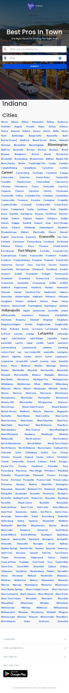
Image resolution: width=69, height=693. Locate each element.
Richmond (49, 489)
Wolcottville (47, 616)
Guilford (5, 287)
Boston (42, 149)
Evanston (31, 237)
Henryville (6, 296)
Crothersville (43, 204)
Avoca (64, 131)
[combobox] (37, 49)
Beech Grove (39, 140)
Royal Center (25, 502)
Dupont (38, 223)
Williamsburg (61, 607)
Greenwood (38, 282)
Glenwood (37, 269)
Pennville (53, 466)
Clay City (63, 186)
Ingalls (26, 310)
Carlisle (64, 167)
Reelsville (47, 484)
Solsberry (25, 530)
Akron (4, 121)
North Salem (34, 443)
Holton (44, 301)
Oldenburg (31, 452)
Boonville (18, 149)
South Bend (62, 530)
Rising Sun (6, 493)
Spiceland (34, 539)
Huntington (50, 305)
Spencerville (19, 539)
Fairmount (18, 241)
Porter (4, 479)
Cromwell (26, 204)
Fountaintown (8, 255)
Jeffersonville (8, 315)
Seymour (33, 520)
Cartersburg (22, 172)
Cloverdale (62, 191)
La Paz (64, 328)
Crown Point (61, 204)
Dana (4, 213)
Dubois (5, 223)
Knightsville (61, 324)
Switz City (6, 552)
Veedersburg (37, 571)
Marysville (62, 370)
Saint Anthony (8, 507)
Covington (49, 200)
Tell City (46, 552)
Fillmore (5, 246)
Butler (22, 163)
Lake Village (36, 338)
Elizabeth (63, 227)
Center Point (43, 177)
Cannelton (47, 167)
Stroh (51, 543)
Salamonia (21, 511)
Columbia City (32, 195)
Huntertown (19, 305)
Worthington (8, 621)
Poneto (51, 475)
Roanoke (35, 493)
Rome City (37, 498)
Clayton (19, 191)
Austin (46, 131)
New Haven (27, 420)
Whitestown (8, 607)
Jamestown (39, 310)
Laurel (50, 342)
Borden (30, 149)
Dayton (39, 213)
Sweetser (63, 548)
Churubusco (21, 186)
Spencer (5, 539)
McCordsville (21, 374)
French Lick (62, 260)
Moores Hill (7, 402)
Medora (36, 374)
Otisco (50, 457)
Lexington (62, 352)
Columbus (48, 195)
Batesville (52, 135)
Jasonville (53, 310)
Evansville (47, 236)
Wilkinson (41, 607)
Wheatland (27, 603)
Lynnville (63, 361)
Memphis (49, 374)
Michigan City (40, 379)
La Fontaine (51, 328)
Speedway (62, 534)
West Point (62, 594)
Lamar (64, 338)
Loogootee (7, 361)
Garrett (20, 264)
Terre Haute (61, 552)
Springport (48, 539)
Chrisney (5, 186)
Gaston (52, 264)
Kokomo (14, 328)
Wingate (63, 612)
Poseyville (28, 479)
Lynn (53, 361)
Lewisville (49, 352)
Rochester (48, 493)
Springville (62, 539)
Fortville (44, 250)
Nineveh (63, 434)
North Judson (33, 438)
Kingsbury (62, 319)
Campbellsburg (9, 167)
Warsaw (17, 584)
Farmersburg (34, 241)
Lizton (48, 356)
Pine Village (35, 470)
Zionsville (63, 621)
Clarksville (48, 186)
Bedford (24, 140)
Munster (49, 411)
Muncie (37, 411)
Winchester (37, 612)
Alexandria (37, 121)
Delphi (4, 218)
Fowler (23, 255)
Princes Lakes (60, 479)
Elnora (52, 232)
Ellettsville (39, 232)
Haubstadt (50, 292)
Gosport (5, 273)
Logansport (62, 356)
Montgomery (8, 397)
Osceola (17, 457)
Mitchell (53, 388)
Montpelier (44, 397)
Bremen (5, 154)
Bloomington (58, 144)
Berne (53, 140)
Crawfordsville (9, 204)
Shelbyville (6, 525)
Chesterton (61, 181)
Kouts (25, 328)
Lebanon (47, 347)
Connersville (7, 200)
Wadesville (46, 575)
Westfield (31, 598)
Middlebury (7, 384)
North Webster (27, 447)
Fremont (49, 260)
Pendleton (37, 466)
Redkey (33, 484)
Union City (6, 566)
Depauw (27, 218)
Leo (19, 352)
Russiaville (62, 502)
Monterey (45, 393)
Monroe (17, 393)
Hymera (64, 305)
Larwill (39, 342)
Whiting (25, 607)
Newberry (30, 434)
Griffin (52, 282)
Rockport (63, 493)
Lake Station (19, 338)
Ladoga (30, 333)
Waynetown (61, 584)
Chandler (6, 181)
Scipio (35, 516)
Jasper (64, 310)
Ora (54, 452)
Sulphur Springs (9, 548)
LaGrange (63, 333)
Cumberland (17, 209)
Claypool (6, 191)
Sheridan (21, 525)
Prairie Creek (44, 479)
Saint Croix (27, 507)
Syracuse (21, 552)
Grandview (32, 273)
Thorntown (19, 557)
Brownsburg (21, 158)
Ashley (52, 126)
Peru (65, 466)
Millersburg (62, 384)
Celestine (24, 177)
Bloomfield (20, 145)
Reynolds (20, 489)
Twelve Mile (61, 562)
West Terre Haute (11, 598)
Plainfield (63, 470)
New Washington (59, 429)
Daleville (63, 209)
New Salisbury (8, 429)
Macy (14, 365)
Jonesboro (27, 315)
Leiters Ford (7, 352)
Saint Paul (6, 511)
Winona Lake (8, 616)
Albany (14, 121)
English (5, 237)
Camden (63, 163)
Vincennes (17, 575)
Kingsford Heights (11, 324)
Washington (31, 584)
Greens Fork (42, 278)
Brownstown (36, 158)
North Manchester (11, 443)
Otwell (5, 461)
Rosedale (50, 498)
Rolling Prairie (21, 498)
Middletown (23, 384)
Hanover (5, 292)
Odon (18, 452)
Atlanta (64, 126)
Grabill (18, 273)
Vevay (4, 575)
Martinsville (47, 370)
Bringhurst (20, 154)
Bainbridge (17, 135)
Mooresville (26, 402)
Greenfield (24, 278)
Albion (25, 121)
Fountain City (60, 250)
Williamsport (8, 612)
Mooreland (62, 397)
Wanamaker (47, 580)
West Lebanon (28, 594)
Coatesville (7, 195)
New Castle (62, 415)
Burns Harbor (8, 163)
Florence (43, 246)
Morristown (7, 406)
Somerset (43, 530)
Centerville (62, 177)
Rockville (6, 498)
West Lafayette (9, 594)
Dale (53, 209)
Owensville (18, 461)
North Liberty (60, 438)
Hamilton (36, 287)
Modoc (64, 388)
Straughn (38, 543)
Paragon (63, 461)
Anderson (62, 121)
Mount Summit (60, 406)
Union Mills (23, 566)
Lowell (33, 361)
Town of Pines (8, 562)
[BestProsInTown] (34, 5)
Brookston (62, 154)
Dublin (64, 218)
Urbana (64, 566)
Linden (27, 356)
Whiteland (62, 603)
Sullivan (64, 543)
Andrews (6, 126)
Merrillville (7, 379)
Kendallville (61, 315)
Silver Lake (7, 530)
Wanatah (63, 580)
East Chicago (61, 223)
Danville (13, 213)
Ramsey (20, 484)
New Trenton (33, 429)
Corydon (35, 200)
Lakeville (52, 338)
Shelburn (63, 520)
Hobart (19, 301)
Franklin (63, 255)
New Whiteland (9, 434)
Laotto (19, 342)
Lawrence (63, 342)
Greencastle (61, 273)
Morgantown (45, 402)
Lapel (29, 342)
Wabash (32, 575)
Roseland (63, 498)
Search (34, 66)
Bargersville (35, 135)
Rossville (6, 502)
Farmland (49, 241)
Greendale (6, 278)
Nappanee (62, 411)
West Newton (45, 594)
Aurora (36, 131)
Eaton (4, 227)
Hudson (5, 305)
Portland (16, 479)
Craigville (63, 200)
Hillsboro (50, 296)
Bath (65, 135)
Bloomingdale (36, 145)
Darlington (26, 213)
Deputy (39, 218)
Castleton (51, 172)
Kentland (6, 319)
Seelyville (63, 516)
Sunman (39, 548)
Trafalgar (24, 562)
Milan (37, 384)
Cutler (30, 209)
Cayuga (64, 172)
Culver (4, 209)
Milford (48, 384)
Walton (34, 580)
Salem (33, 511)
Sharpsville (48, 520)
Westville (63, 598)
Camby (52, 163)
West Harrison (60, 589)
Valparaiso (7, 571)
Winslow (21, 616)
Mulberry (25, 411)
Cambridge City (37, 163)
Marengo (51, 365)
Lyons (4, 365)
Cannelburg (29, 167)
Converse (23, 200)
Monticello (27, 397)
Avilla (56, 131)
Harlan (18, 292)
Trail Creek (38, 562)
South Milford (8, 534)
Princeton (6, 484)
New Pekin (6, 425)
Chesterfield (43, 181)
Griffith (64, 282)
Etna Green (17, 237)
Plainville (6, 475)
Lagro (4, 338)
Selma (21, 520)
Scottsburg (48, 516)
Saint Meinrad (60, 507)
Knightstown (44, 324)
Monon (5, 393)
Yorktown (44, 621)
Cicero (35, 186)
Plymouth (38, 475)
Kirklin (28, 324)
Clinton (47, 191)
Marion (64, 365)
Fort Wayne (27, 250)
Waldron (5, 580)
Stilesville (6, 543)
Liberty (5, 356)
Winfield (51, 612)
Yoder (27, 621)
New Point (24, 425)
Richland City (35, 489)
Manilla (38, 365)
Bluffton (5, 149)
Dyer (48, 223)
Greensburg (61, 278)
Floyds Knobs (61, 246)
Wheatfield (7, 603)
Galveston (6, 264)
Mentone (63, 374)
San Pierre (46, 511)
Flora (31, 246)
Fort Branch (7, 250)
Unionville (38, 566)
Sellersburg (7, 520)
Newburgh (47, 434)
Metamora (23, 379)
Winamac (23, 612)
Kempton (44, 315)
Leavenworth (29, 347)
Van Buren (21, 571)
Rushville (44, 502)
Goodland (51, 269)
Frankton (6, 260)
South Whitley (28, 534)
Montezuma (61, 393)
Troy (49, 562)
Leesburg (63, 347)
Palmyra (42, 461)
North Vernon (8, 447)
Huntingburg (35, 305)
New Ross (62, 425)
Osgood (29, 457)
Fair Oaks (63, 237)
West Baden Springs (12, 589)
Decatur (63, 213)
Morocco (63, 402)
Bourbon (53, 149)
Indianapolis (10, 310)
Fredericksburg (21, 260)
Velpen (50, 571)
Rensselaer (7, 489)
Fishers (19, 246)
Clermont (34, 191)
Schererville (21, 516)
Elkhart (25, 232)
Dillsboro (52, 218)
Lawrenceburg (8, 347)
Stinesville (22, 543)
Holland (31, 301)
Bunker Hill (62, 158)
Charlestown (23, 181)
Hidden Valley (22, 296)
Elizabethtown (9, 232)
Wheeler (44, 603)
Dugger (16, 223)
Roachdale (21, 493)
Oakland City (61, 447)
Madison (25, 365)
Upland (52, 566)
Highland (37, 296)
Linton (38, 356)
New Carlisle (42, 415)
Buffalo (50, 158)
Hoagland (6, 301)
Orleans (5, 457)
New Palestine (45, 420)
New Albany (23, 415)
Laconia (18, 333)
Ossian (39, 457)
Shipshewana (38, 525)
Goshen (64, 269)
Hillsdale (63, 296)
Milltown (6, 388)
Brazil (65, 149)
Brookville (6, 158)
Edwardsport (46, 227)
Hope (55, 301)
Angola (18, 126)
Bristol (35, 154)
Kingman (48, 319)
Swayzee (50, 548)
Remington (62, 484)
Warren (5, 584)
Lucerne (44, 361)
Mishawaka (40, 388)
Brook (47, 154)
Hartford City (33, 292)
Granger (46, 273)
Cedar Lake (7, 177)
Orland (64, 452)
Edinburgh (29, 227)
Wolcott (33, 616)
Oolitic (44, 452)
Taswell (34, 552)
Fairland (5, 241)
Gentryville (7, 269)
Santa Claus (61, 511)
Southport (46, 534)
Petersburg (7, 470)
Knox (4, 328)
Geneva (64, 264)
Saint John (42, 507)
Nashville (6, 415)
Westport (47, 598)
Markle (5, 370)
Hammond (62, 287)
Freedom (37, 260)
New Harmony (8, 420)
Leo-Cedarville (32, 352)
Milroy (17, 388)
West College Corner (37, 589)
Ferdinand (62, 241)
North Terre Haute (58, 443)
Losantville (22, 361)
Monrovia (31, 393)
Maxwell (5, 374)
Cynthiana (42, 209)
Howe (65, 301)
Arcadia (30, 126)
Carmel (7, 172)
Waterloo (46, 584)
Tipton (51, 557)
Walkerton (20, 580)
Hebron (64, 292)
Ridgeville (62, 489)
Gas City (40, 264)
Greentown (7, 282)
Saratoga (6, 516)
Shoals (64, 525)
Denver (15, 218)
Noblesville (7, 438)
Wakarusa (62, 575)
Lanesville (6, 342)
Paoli (53, 461)
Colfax (19, 195)
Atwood (15, 131)
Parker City (7, 466)
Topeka (64, 557)
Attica (4, 131)
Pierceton (21, 470)
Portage (63, 475)
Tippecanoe (36, 557)
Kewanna (21, 319)
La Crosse (37, 328)
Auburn (26, 131)
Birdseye (5, 145)
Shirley (52, 525)
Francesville (36, 255)
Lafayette (45, 333)
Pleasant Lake (22, 475)
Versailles (62, 571)
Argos (41, 126)
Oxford (31, 461)
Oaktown (6, 452)
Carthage (38, 172)
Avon (3, 135)
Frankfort (51, 255)
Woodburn (62, 616)
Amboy (50, 121)
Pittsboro (50, 470)
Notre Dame (44, 447)
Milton (27, 388)
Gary (30, 264)
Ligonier (16, 356)
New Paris (62, 420)
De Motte (51, 213)
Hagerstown (20, 287)
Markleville (18, 370)
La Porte (5, 333)
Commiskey (62, 195)
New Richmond (44, 425)
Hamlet (49, 287)
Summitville (26, 548)
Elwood (64, 232)
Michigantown (60, 379)
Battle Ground (9, 140)
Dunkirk (27, 223)
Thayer (5, 557)
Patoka (22, 466)
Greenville (22, 282)
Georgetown (23, 269)
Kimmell (34, 319)
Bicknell (64, 140)
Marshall (32, 370)
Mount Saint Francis (33, 406)
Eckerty (16, 227)
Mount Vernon (9, 411)
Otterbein (62, 457)
